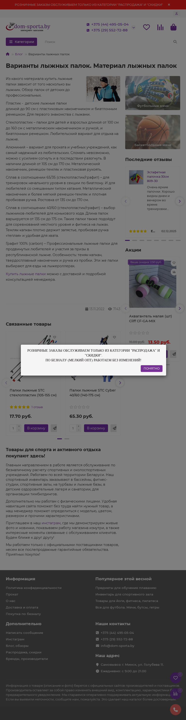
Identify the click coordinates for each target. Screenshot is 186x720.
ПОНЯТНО (152, 368)
